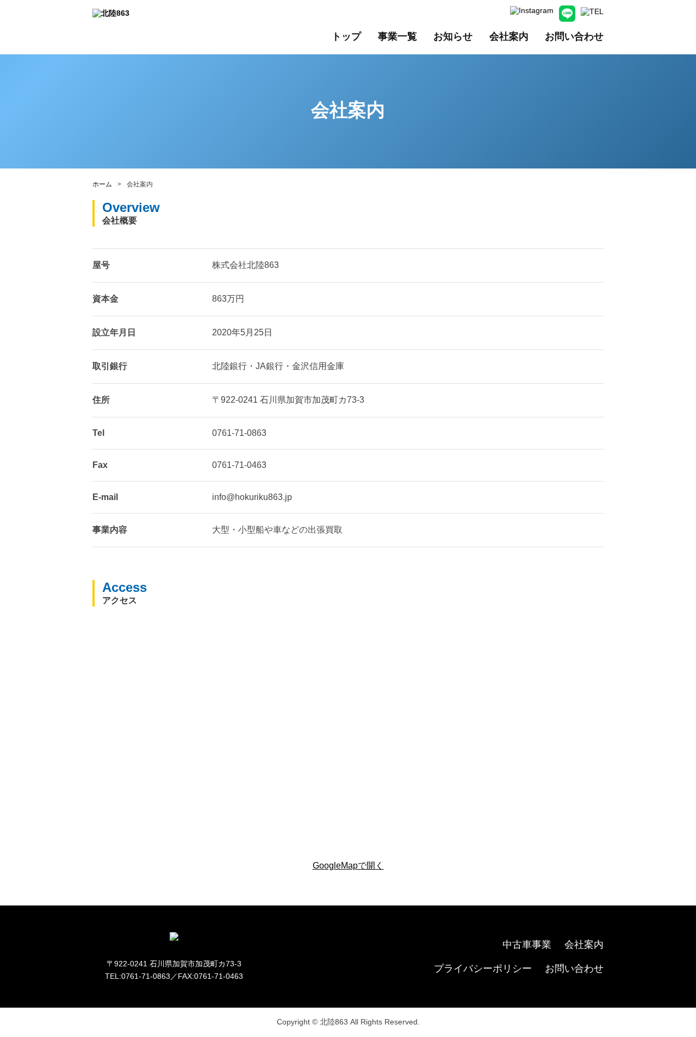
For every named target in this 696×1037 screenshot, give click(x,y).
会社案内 (509, 36)
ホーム (102, 184)
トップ (346, 36)
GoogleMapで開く (348, 865)
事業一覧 (397, 36)
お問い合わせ (574, 36)
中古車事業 (526, 944)
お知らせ (453, 36)
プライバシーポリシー (483, 968)
